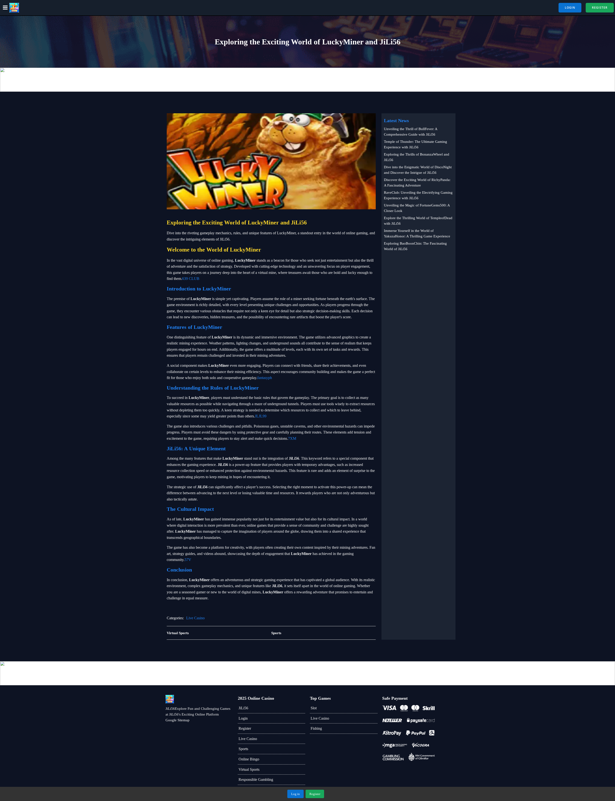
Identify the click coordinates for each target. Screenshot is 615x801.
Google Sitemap (178, 720)
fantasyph (264, 378)
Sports (243, 749)
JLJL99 (260, 416)
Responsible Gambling (256, 779)
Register (245, 728)
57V (187, 560)
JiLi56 (243, 708)
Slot (314, 708)
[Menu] (5, 8)
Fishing (316, 728)
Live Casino (195, 618)
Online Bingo (249, 759)
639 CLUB (190, 279)
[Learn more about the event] (307, 80)
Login (243, 718)
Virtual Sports (249, 769)
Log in (295, 794)
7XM (292, 438)
